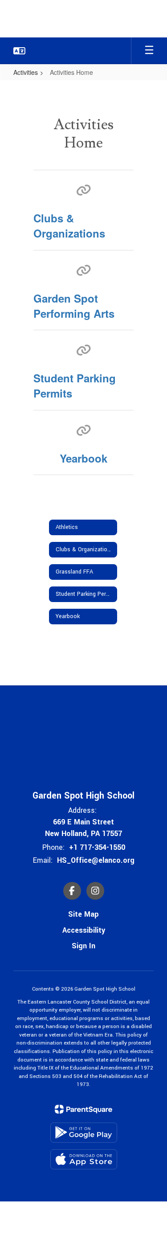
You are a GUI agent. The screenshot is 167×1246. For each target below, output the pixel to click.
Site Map (83, 914)
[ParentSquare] (83, 1109)
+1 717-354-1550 (97, 847)
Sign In (83, 946)
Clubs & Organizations (69, 225)
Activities (25, 72)
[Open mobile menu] (149, 50)
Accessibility (83, 930)
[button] (19, 50)
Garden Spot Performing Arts (73, 306)
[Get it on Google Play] (83, 1133)
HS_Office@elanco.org (95, 860)
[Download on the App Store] (83, 1159)
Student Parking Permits (74, 385)
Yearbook (83, 458)
